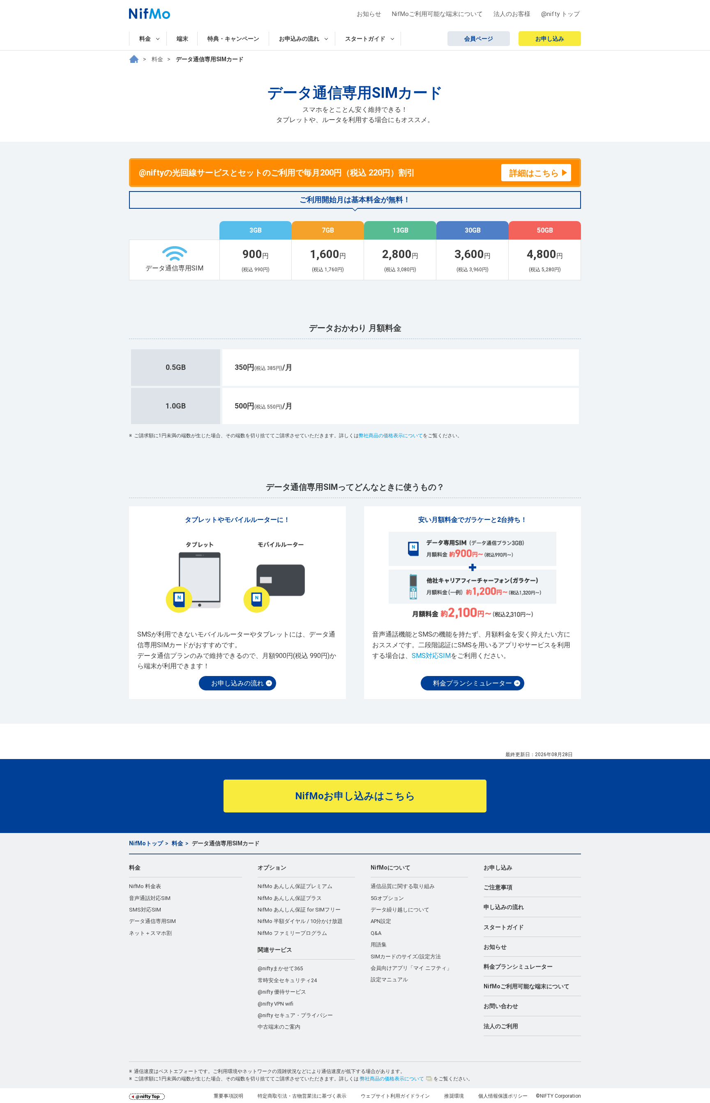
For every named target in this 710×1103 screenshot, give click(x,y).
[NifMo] (134, 59)
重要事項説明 (228, 1096)
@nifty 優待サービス (282, 992)
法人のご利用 (501, 1026)
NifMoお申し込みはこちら (355, 796)
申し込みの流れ (504, 907)
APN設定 (381, 921)
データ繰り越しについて (400, 910)
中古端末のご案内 (279, 1027)
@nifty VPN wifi (275, 1004)
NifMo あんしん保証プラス (290, 898)
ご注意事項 (498, 887)
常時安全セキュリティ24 (287, 980)
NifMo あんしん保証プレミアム (295, 886)
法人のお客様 (511, 14)
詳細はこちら (534, 173)
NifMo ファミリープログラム (292, 933)
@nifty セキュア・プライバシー (295, 1015)
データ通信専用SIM (152, 921)
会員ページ (478, 38)
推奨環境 (454, 1096)
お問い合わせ (501, 1006)
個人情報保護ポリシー (503, 1096)
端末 (182, 38)
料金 (157, 59)
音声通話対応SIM (150, 898)
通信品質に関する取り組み (403, 886)
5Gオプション (387, 898)
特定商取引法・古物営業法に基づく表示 (302, 1096)
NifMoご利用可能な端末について (437, 14)
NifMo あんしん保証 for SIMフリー (299, 910)
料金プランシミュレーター (472, 683)
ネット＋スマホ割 (150, 933)
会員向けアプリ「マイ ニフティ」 (411, 968)
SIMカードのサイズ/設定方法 (406, 956)
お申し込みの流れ (237, 683)
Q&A (376, 933)
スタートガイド (504, 927)
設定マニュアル (389, 979)
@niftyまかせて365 (280, 968)
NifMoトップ (146, 843)
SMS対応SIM (431, 656)
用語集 (379, 944)
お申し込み (549, 38)
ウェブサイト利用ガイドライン (395, 1096)
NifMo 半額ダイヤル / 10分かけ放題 (300, 921)
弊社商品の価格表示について (391, 435)
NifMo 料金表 (145, 886)
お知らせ (369, 14)
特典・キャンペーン (233, 38)
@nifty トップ (560, 14)
